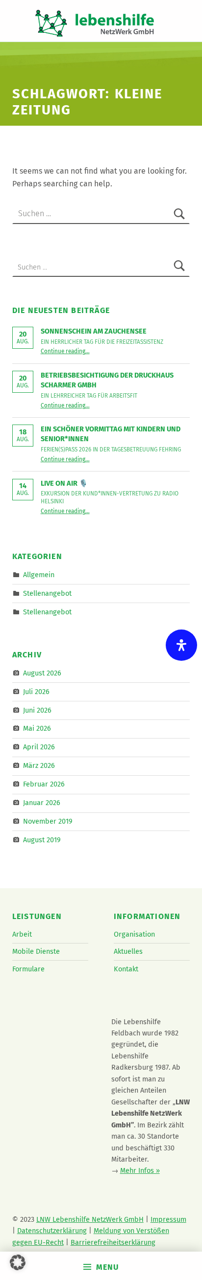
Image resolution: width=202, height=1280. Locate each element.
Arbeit (22, 934)
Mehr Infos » (140, 1170)
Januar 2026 (41, 802)
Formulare (28, 969)
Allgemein (38, 574)
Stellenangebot (47, 593)
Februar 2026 (44, 784)
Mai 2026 (37, 728)
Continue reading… (65, 351)
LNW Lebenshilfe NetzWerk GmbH (90, 1219)
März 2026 (39, 765)
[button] (17, 1262)
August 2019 (42, 839)
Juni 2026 (37, 709)
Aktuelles (128, 951)
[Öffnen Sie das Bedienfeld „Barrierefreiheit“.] (181, 645)
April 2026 (39, 746)
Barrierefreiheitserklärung (113, 1242)
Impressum (168, 1219)
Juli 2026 (36, 691)
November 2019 (48, 821)
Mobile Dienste (36, 951)
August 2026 (42, 673)
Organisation (134, 934)
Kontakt (126, 969)
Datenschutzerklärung (52, 1230)
